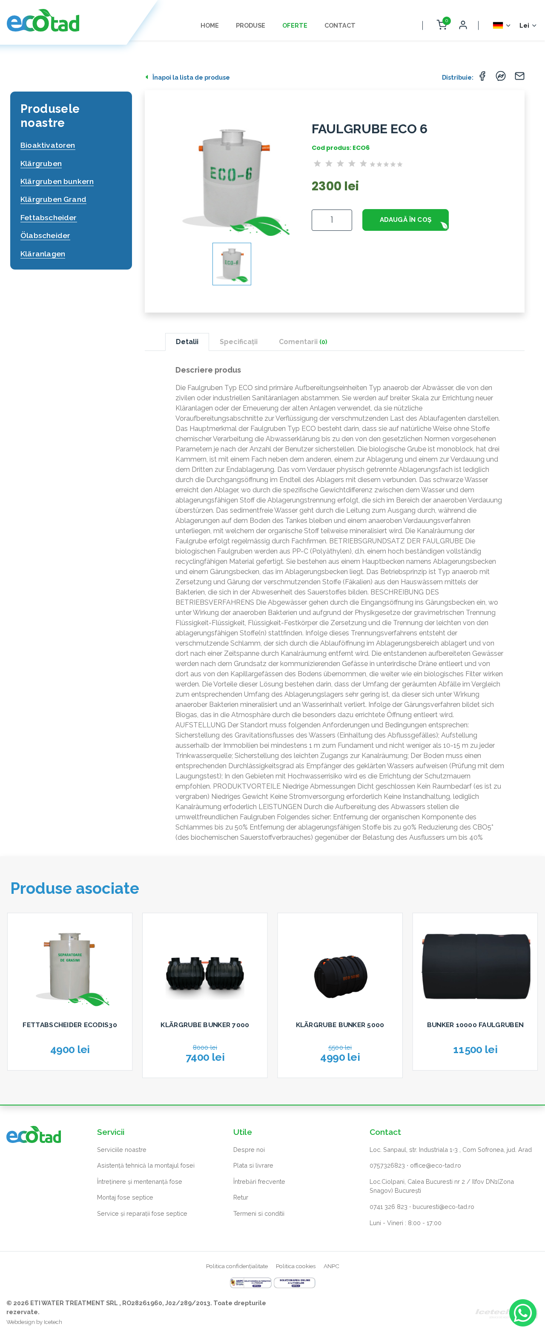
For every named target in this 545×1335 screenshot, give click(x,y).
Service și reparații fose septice (142, 1213)
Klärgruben (41, 163)
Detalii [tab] (187, 342)
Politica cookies (296, 1266)
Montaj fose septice (125, 1197)
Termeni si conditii (258, 1213)
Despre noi (249, 1149)
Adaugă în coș (405, 220)
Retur (240, 1197)
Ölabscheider (45, 235)
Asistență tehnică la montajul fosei (146, 1165)
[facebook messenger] (501, 78)
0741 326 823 (388, 1206)
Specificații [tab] (239, 342)
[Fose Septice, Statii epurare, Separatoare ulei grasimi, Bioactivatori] (43, 20)
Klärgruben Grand (53, 199)
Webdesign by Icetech (34, 1322)
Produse (250, 25)
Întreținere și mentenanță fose (139, 1181)
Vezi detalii (70, 1074)
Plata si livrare (253, 1165)
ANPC (331, 1266)
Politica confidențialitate (237, 1266)
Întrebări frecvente (259, 1181)
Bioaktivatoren (47, 145)
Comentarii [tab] (303, 342)
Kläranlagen (42, 253)
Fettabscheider (48, 217)
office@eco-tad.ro (435, 1165)
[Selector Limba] (502, 25)
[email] (519, 78)
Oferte (294, 25)
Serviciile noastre (121, 1149)
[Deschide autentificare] (463, 25)
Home (210, 25)
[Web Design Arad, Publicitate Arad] (507, 1312)
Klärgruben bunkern (57, 181)
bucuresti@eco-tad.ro (443, 1206)
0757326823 (387, 1165)
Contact (340, 25)
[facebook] (482, 78)
